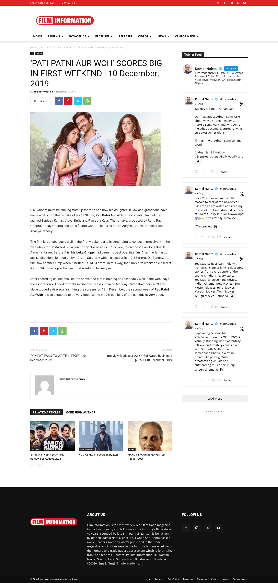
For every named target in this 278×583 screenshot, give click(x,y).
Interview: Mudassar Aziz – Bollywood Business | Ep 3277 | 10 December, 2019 (139, 358)
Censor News (185, 36)
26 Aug (199, 193)
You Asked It (86, 449)
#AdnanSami (203, 152)
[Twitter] (238, 3)
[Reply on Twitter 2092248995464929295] (197, 380)
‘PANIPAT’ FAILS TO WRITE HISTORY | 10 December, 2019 (58, 358)
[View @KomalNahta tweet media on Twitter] (198, 161)
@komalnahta (228, 99)
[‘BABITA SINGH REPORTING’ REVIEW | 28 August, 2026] (52, 436)
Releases (125, 36)
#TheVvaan (202, 337)
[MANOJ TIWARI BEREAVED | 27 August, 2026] (150, 436)
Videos (143, 36)
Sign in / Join (68, 2)
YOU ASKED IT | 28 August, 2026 (98, 454)
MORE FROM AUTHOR (80, 412)
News (162, 36)
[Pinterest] (68, 101)
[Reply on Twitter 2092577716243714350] (197, 237)
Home (37, 36)
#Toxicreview (203, 226)
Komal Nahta (204, 99)
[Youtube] (245, 3)
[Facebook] (224, 3)
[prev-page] (32, 466)
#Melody (219, 152)
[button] (218, 2)
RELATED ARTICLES (47, 412)
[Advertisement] (174, 20)
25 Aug (199, 258)
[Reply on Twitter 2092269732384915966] (197, 306)
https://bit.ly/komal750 (221, 218)
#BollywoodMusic (231, 156)
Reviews (54, 36)
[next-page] (39, 466)
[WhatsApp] (87, 101)
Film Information (43, 91)
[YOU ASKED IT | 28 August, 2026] (101, 436)
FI (42, 47)
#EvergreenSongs (206, 156)
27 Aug (199, 103)
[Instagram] (231, 3)
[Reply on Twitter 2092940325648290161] (197, 171)
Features (102, 36)
